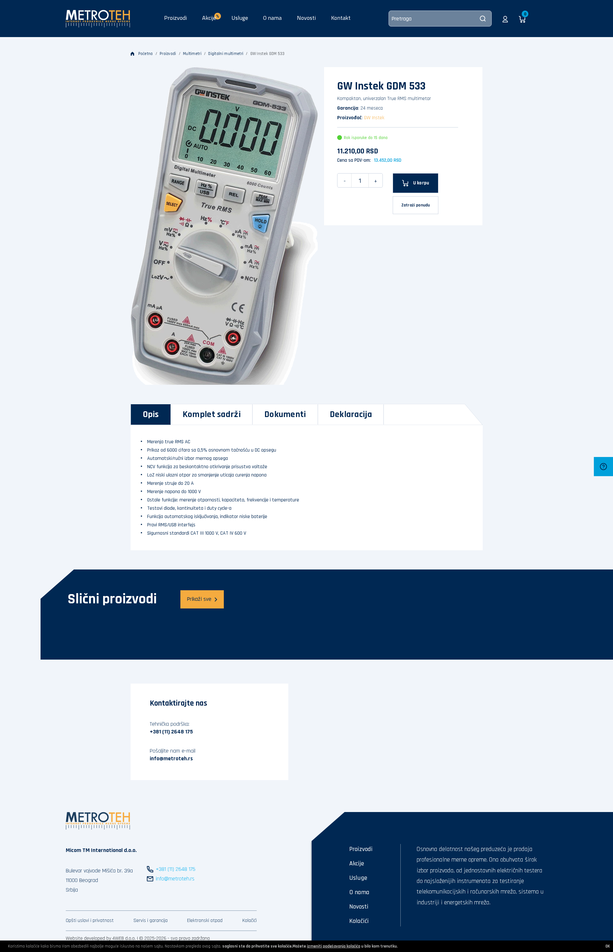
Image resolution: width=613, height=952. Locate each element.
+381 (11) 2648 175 (171, 731)
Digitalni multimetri (225, 53)
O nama (272, 17)
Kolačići (249, 920)
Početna (145, 53)
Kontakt (341, 17)
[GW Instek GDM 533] (224, 226)
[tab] (151, 414)
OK (607, 946)
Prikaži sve (199, 599)
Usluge (239, 17)
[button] (505, 18)
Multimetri (192, 53)
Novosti (306, 17)
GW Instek (374, 117)
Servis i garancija (150, 920)
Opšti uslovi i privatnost (90, 920)
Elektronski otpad (205, 920)
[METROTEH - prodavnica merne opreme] (98, 18)
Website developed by (88, 938)
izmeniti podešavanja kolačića (333, 946)
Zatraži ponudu (415, 205)
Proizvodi (175, 17)
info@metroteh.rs (171, 758)
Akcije (356, 863)
